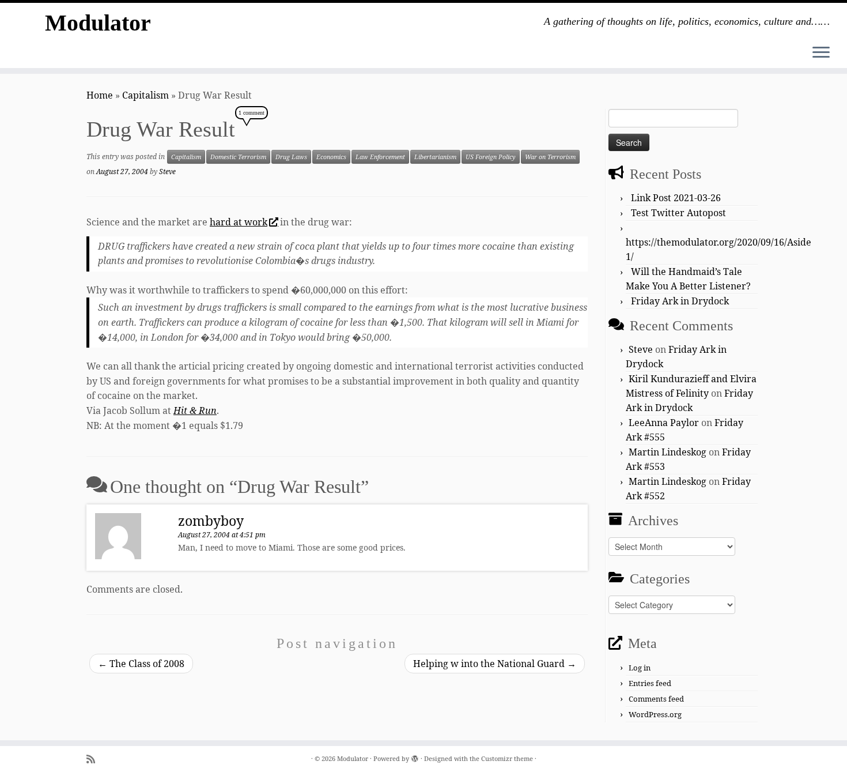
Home (99, 95)
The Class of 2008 (141, 663)
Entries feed (650, 683)
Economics (331, 157)
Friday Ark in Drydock (680, 301)
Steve (167, 171)
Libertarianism (435, 157)
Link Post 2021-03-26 (676, 197)
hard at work (238, 222)
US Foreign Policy (491, 157)
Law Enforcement (380, 157)
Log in (640, 667)
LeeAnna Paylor (664, 422)
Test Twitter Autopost (678, 212)
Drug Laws (291, 157)
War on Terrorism (550, 157)
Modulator (98, 23)
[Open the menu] (821, 53)
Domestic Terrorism (238, 157)
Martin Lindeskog (667, 452)
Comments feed (656, 699)
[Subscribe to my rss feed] (94, 759)
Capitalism (145, 95)
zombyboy (211, 520)
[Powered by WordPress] (415, 756)
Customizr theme (507, 758)
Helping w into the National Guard (494, 663)
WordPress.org (655, 714)
